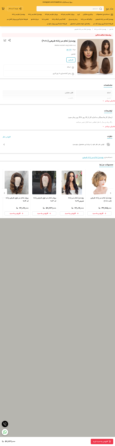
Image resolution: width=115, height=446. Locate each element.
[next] (4, 193)
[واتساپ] (5, 432)
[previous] (110, 193)
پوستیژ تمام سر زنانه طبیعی (82, 29)
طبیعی (70, 60)
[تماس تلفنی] (5, 424)
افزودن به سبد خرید (100, 441)
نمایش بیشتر (110, 101)
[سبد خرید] (3, 8)
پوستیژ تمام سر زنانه (100, 29)
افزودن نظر (7, 137)
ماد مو (109, 9)
